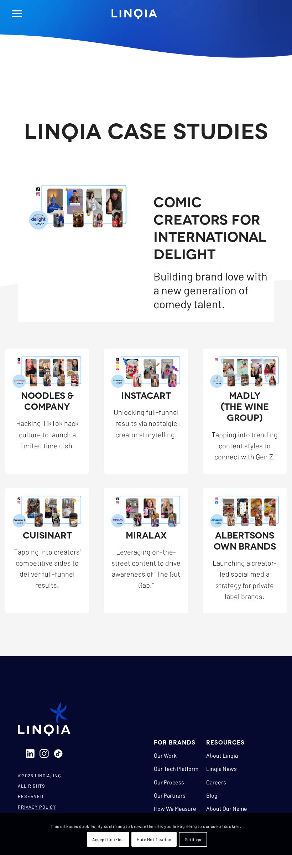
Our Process (169, 782)
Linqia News (221, 768)
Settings (193, 839)
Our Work (165, 755)
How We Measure (175, 808)
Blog (212, 795)
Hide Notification (154, 839)
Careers (216, 782)
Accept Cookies (108, 839)
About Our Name (226, 808)
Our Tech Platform (176, 768)
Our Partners (170, 795)
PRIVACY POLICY (37, 807)
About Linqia (222, 755)
